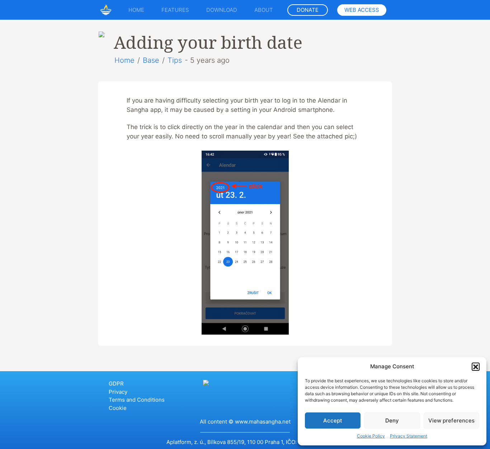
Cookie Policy (371, 436)
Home (136, 9)
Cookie (118, 408)
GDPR (116, 383)
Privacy (118, 391)
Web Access (361, 9)
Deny (392, 420)
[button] (475, 366)
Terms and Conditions (137, 399)
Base (151, 60)
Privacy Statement (408, 436)
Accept (332, 420)
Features (175, 9)
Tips (175, 60)
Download (221, 9)
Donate (308, 9)
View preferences (451, 420)
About (263, 9)
